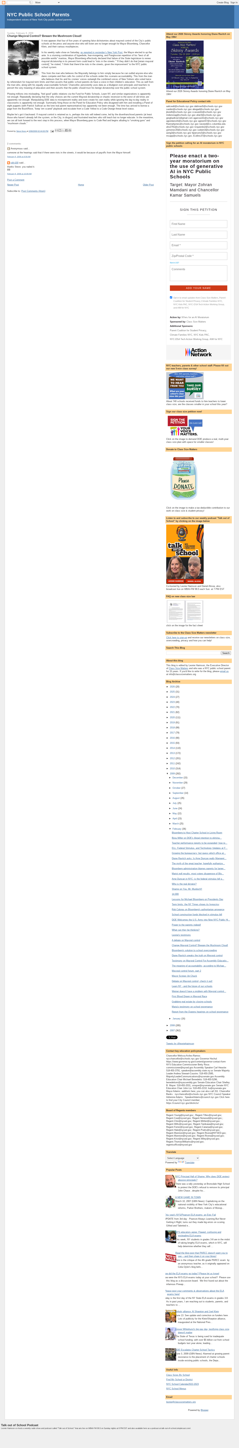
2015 (172, 743)
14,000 (175, 894)
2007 (172, 1030)
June (175, 808)
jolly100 (14, 162)
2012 (172, 758)
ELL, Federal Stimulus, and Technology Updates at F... (199, 848)
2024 (172, 697)
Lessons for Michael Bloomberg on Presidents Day (197, 899)
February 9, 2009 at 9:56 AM (18, 157)
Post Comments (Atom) (33, 191)
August (176, 798)
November (178, 782)
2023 (172, 702)
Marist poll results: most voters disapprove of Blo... (198, 873)
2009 (172, 773)
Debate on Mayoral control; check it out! (192, 981)
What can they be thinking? (185, 930)
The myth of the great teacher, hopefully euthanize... (198, 863)
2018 (172, 727)
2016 (172, 738)
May (175, 813)
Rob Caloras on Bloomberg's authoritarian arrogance (198, 909)
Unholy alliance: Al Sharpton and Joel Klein (197, 1311)
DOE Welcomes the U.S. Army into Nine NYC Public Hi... (201, 919)
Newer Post (13, 184)
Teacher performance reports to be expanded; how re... (199, 843)
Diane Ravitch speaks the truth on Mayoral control (197, 955)
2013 (172, 753)
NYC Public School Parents (38, 14)
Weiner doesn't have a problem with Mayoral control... (199, 991)
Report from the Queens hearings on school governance (200, 1011)
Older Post (148, 184)
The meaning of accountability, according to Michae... (199, 965)
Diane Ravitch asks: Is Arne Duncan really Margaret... (199, 858)
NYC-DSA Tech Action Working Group (189, 339)
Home (81, 184)
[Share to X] (63, 130)
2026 (172, 686)
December (178, 777)
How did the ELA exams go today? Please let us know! (191, 1273)
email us (224, 671)
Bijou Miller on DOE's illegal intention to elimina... (197, 838)
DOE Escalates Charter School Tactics (195, 1349)
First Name (178, 222)
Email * (176, 243)
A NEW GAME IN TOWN (188, 1197)
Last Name (178, 233)
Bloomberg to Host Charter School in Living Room (197, 832)
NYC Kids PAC (201, 334)
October (177, 788)
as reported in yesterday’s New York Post (101, 52)
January (177, 1018)
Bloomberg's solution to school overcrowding (194, 950)
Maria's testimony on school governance (192, 1006)
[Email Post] (52, 131)
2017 (172, 732)
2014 (172, 748)
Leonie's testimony (181, 935)
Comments (178, 267)
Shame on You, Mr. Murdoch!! (187, 889)
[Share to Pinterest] (70, 130)
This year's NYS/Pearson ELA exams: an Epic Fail (190, 1214)
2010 (172, 768)
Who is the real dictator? (184, 884)
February (177, 829)
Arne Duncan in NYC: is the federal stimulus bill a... (198, 879)
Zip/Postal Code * (182, 254)
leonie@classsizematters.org (181, 1402)
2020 (172, 717)
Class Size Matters (196, 321)
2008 (172, 1025)
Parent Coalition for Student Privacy (188, 330)
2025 (172, 691)
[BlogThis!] (60, 130)
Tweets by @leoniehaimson (180, 1043)
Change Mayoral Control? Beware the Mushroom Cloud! (200, 945)
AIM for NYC (216, 339)
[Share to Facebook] (66, 130)
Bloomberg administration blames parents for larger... (198, 868)
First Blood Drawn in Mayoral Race (189, 996)
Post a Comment (15, 180)
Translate (189, 1162)
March (176, 823)
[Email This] (56, 130)
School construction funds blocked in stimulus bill (197, 914)
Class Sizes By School (178, 1375)
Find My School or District (179, 1379)
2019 (172, 722)
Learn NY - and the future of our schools (192, 986)
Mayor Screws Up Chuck (184, 976)
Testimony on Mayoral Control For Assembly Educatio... (200, 960)
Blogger (204, 1410)
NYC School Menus (176, 1388)
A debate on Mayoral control (186, 940)
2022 (172, 707)
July (175, 803)
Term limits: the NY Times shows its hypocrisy (195, 904)
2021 (172, 712)
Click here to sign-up (176, 637)
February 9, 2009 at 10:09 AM (19, 174)
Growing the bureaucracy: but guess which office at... (199, 853)
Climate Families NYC (181, 334)
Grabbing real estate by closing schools (192, 1001)
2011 (172, 763)
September (178, 793)
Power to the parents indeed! (186, 925)
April (175, 818)
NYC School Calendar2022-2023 (182, 1384)
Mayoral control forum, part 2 (186, 971)
